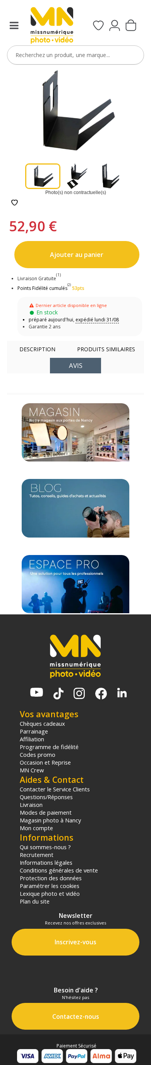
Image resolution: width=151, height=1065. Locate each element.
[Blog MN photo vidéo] (76, 508)
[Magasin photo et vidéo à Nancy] (76, 432)
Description (37, 349)
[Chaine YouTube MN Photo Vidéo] (36, 693)
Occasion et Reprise (45, 762)
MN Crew (32, 770)
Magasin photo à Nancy (50, 820)
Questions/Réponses (46, 797)
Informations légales (46, 862)
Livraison (31, 804)
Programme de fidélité (49, 747)
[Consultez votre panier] (130, 26)
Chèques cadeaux (42, 723)
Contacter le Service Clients (55, 789)
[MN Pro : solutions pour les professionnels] (76, 584)
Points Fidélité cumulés (42, 288)
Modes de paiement (46, 812)
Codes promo (37, 754)
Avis (75, 365)
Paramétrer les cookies (49, 886)
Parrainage (34, 731)
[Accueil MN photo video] (52, 26)
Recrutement (36, 855)
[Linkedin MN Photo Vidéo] (122, 693)
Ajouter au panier (76, 254)
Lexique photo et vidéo (50, 893)
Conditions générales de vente (59, 870)
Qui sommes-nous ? (45, 847)
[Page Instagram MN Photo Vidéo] (79, 694)
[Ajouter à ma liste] (14, 203)
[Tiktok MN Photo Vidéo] (58, 694)
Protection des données (51, 878)
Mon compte (36, 828)
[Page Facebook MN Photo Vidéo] (101, 694)
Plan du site (35, 901)
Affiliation (32, 739)
